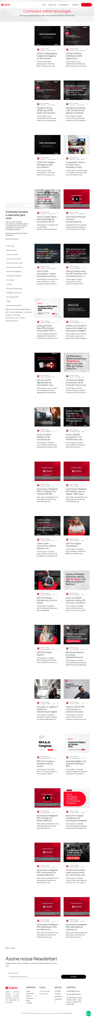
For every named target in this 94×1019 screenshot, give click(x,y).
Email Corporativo (13, 973)
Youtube (58, 994)
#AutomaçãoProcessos (12, 318)
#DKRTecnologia (10, 309)
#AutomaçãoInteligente (24, 309)
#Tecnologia (16, 315)
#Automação (28, 312)
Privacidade (43, 994)
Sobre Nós (30, 993)
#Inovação (9, 315)
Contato (29, 1003)
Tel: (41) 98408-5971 (73, 994)
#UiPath (22, 318)
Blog (28, 1000)
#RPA (7, 312)
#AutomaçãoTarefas (12, 321)
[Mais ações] (58, 49)
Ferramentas (29, 996)
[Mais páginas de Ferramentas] (68, 4)
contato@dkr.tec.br (73, 991)
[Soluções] (35, 998)
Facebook (58, 999)
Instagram (58, 996)
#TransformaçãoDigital (16, 312)
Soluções (29, 998)
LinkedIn (58, 991)
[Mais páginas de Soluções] (79, 4)
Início (28, 991)
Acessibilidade (44, 991)
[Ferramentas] (35, 996)
